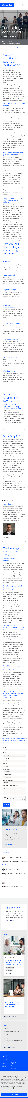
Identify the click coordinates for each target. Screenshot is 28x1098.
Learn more (8, 973)
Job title (5, 764)
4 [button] (17, 429)
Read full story (5, 864)
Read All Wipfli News (9, 1047)
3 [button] (15, 429)
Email (4, 747)
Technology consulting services (11, 43)
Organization (7, 769)
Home (4, 41)
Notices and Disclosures (4, 1070)
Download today (10, 920)
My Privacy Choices (4, 1066)
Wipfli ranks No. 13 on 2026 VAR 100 (12, 1036)
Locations (4, 1063)
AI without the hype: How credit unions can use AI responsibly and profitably (13, 962)
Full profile (6, 537)
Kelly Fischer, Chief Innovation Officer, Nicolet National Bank (13, 406)
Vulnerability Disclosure (13, 1069)
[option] (14, 415)
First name (6, 753)
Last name (6, 758)
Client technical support (5, 1060)
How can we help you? (10, 785)
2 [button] (13, 429)
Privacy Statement (15, 1059)
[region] (14, 1084)
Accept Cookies (14, 1094)
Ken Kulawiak (9, 883)
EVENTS (6, 934)
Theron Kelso (9, 869)
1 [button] (10, 429)
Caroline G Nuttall (10, 857)
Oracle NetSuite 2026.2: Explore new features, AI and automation (13, 1004)
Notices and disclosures (7, 1088)
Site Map (12, 1065)
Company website (8, 780)
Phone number (7, 774)
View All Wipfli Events (10, 1016)
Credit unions (9, 970)
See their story (9, 844)
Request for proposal (13, 1063)
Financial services (10, 967)
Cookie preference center (14, 1090)
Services (9, 41)
